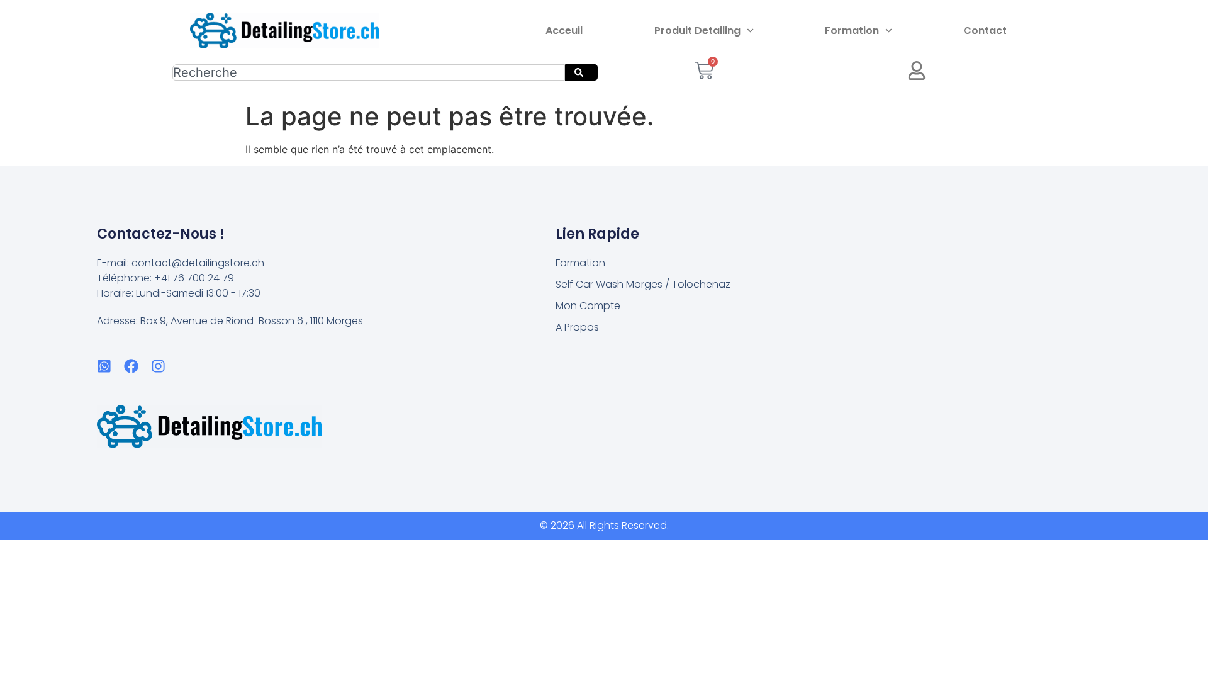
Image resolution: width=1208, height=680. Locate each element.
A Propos (577, 327)
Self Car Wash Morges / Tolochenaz (643, 284)
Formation (852, 30)
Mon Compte (588, 305)
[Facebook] (131, 366)
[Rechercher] (581, 72)
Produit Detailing (697, 30)
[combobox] (368, 72)
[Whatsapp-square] (104, 366)
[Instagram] (158, 366)
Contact (985, 30)
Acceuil (564, 30)
